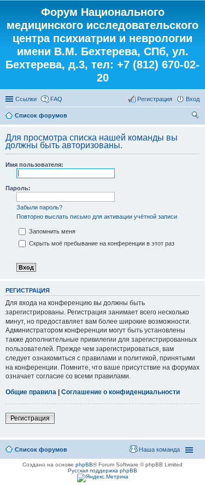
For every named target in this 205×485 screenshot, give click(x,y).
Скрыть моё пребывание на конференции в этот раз (100, 243)
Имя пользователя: (34, 164)
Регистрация (30, 418)
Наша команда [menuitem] (159, 449)
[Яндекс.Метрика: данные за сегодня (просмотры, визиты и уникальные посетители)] (102, 478)
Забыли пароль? (39, 207)
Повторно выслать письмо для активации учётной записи (96, 216)
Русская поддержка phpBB (102, 471)
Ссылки (26, 99)
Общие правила (30, 392)
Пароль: (18, 188)
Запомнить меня (51, 231)
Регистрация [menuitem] (154, 99)
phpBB (84, 464)
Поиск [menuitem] (196, 116)
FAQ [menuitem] (56, 99)
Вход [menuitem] (193, 99)
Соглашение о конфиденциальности (120, 392)
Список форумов (41, 115)
